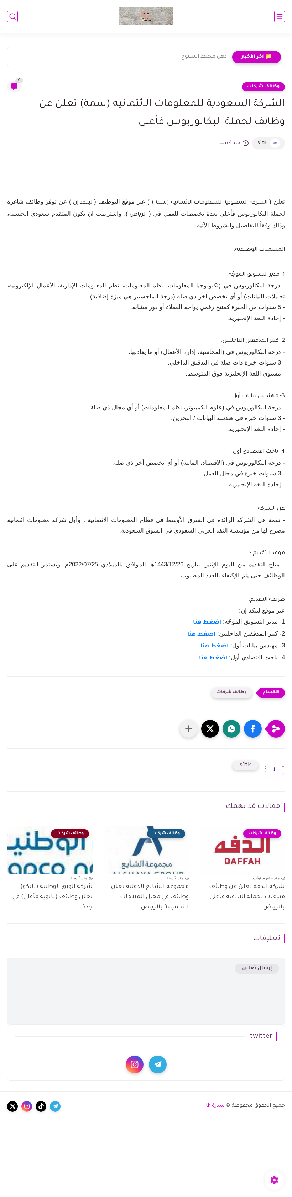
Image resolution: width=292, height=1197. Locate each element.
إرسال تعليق (257, 968)
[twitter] (12, 1106)
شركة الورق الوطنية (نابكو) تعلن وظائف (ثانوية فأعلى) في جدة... (52, 897)
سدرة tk (215, 1106)
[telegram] (158, 1064)
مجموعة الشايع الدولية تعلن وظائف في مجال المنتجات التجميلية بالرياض (150, 897)
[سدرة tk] (146, 16)
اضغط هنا (207, 623)
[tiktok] (41, 1106)
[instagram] (135, 1064)
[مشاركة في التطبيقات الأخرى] (189, 729)
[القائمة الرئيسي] (279, 16)
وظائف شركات (263, 86)
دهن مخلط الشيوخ (204, 57)
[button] (253, 729)
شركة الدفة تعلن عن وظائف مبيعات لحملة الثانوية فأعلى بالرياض (247, 897)
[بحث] (12, 16)
